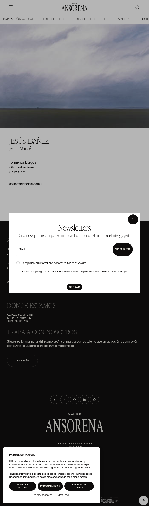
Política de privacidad (74, 263)
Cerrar (74, 287)
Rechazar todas (79, 486)
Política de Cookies (43, 495)
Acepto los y (54, 263)
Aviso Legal (63, 495)
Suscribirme (123, 249)
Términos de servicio (107, 271)
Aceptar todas (22, 486)
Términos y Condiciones (48, 263)
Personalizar (50, 486)
